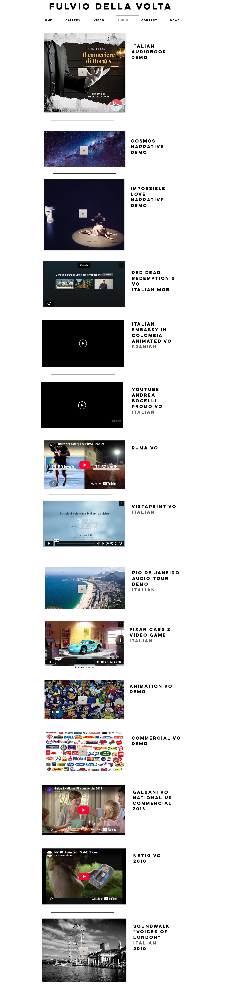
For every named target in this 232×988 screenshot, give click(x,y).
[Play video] (83, 343)
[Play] (82, 72)
